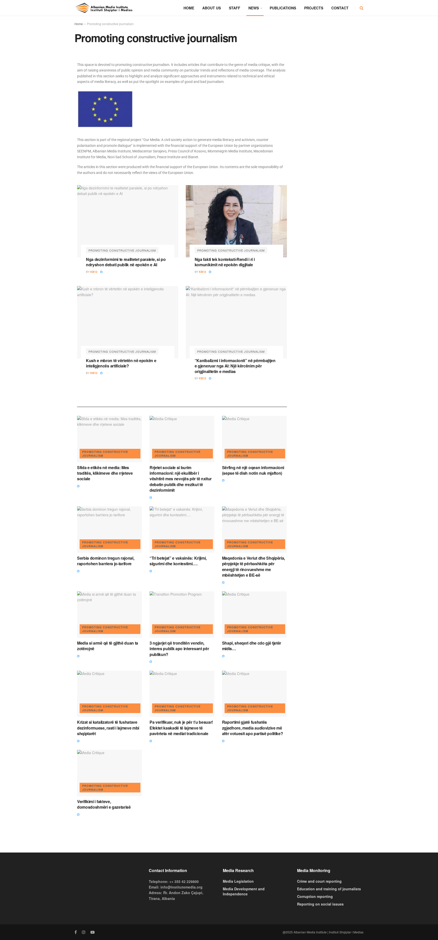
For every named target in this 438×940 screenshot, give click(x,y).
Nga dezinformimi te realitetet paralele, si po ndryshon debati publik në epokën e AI (126, 262)
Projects (313, 7)
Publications (283, 7)
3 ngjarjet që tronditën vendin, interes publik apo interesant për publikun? (179, 648)
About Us (211, 7)
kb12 (93, 272)
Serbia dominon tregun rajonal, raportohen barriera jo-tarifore (105, 560)
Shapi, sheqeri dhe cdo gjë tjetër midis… (251, 645)
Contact (340, 7)
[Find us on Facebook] (76, 932)
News (253, 7)
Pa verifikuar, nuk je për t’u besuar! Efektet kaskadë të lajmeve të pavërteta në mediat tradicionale (181, 727)
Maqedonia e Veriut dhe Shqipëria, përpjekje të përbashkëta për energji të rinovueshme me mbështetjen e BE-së (253, 566)
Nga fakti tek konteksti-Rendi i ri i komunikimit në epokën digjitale (224, 262)
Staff (234, 7)
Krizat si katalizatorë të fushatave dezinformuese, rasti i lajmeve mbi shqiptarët (108, 727)
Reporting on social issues (320, 904)
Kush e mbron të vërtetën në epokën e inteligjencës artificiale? (121, 363)
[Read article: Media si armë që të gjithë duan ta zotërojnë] (109, 614)
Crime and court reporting (319, 881)
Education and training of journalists (329, 888)
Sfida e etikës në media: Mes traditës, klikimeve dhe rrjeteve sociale (105, 473)
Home (189, 7)
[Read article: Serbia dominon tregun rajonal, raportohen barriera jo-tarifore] (109, 529)
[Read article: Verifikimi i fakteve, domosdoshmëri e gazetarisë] (109, 773)
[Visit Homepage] (104, 7)
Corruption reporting (315, 896)
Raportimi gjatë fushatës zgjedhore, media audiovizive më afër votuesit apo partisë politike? (252, 727)
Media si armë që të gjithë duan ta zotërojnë (107, 645)
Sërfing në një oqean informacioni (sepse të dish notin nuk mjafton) (253, 470)
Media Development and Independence (244, 891)
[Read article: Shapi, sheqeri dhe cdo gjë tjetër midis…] (254, 614)
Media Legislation (238, 881)
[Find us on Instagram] (83, 932)
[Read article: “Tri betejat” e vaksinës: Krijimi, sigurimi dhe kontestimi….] (182, 529)
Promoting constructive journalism (110, 24)
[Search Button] (361, 8)
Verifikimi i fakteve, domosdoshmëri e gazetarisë (104, 804)
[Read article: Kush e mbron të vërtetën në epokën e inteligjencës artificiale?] (127, 322)
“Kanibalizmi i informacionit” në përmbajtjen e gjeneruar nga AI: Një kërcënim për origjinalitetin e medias (235, 366)
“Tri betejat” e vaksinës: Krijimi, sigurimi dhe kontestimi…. (178, 560)
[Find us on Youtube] (92, 932)
